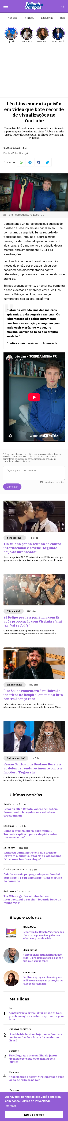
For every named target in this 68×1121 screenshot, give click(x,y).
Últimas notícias (26, 795)
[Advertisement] (34, 69)
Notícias (12, 17)
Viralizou (29, 17)
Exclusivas (47, 17)
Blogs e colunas (26, 917)
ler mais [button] (11, 1105)
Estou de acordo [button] (34, 1114)
